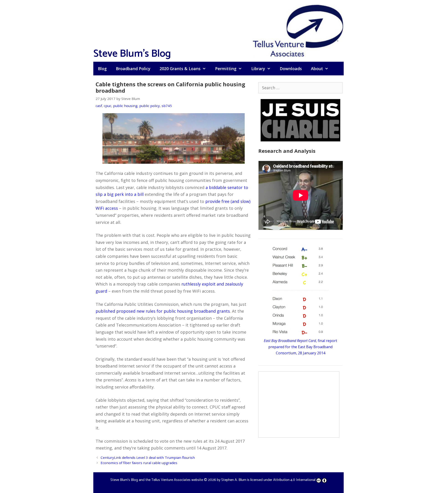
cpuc (107, 105)
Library (258, 68)
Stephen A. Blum (233, 480)
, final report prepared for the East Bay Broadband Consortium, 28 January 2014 (300, 346)
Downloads (291, 68)
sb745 (167, 105)
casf (99, 105)
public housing (125, 105)
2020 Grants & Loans (180, 68)
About (317, 68)
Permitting (225, 68)
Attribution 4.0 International (294, 480)
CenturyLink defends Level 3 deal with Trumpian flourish (148, 457)
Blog (102, 68)
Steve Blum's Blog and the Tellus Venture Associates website (156, 480)
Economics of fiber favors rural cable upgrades (139, 462)
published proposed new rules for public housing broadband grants (163, 311)
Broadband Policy (133, 68)
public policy (149, 105)
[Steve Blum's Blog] (298, 30)
